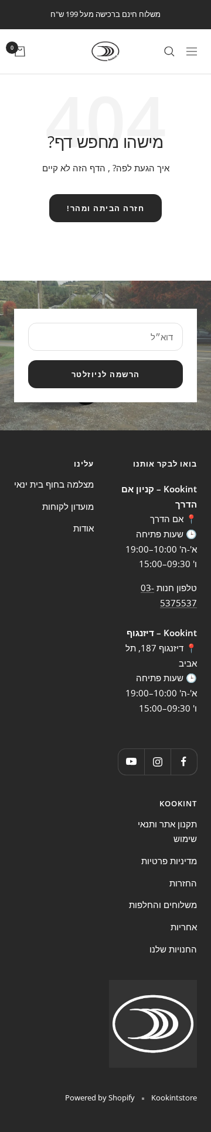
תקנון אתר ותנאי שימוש (167, 831)
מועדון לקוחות (68, 506)
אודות (83, 528)
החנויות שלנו (173, 949)
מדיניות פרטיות (169, 861)
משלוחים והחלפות (163, 904)
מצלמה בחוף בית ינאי (54, 484)
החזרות (183, 883)
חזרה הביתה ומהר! (105, 208)
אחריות (184, 927)
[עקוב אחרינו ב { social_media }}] (184, 761)
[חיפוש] (169, 51)
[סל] (20, 51)
